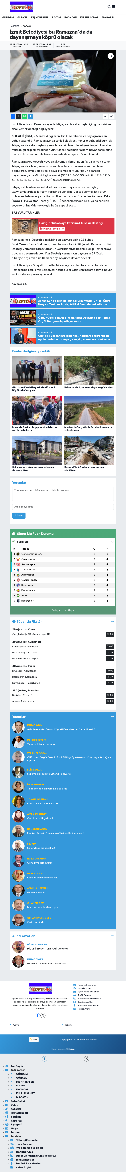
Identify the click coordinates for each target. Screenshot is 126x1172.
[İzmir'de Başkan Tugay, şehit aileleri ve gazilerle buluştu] (37, 410)
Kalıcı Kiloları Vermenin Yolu (42, 877)
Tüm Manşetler (85, 1002)
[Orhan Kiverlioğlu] (18, 920)
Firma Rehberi (19, 1113)
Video (14, 1105)
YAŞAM (27, 26)
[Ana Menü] (113, 7)
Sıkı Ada (31, 844)
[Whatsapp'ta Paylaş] (24, 116)
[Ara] (109, 7)
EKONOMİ (70, 17)
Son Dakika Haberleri (88, 1005)
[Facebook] (37, 1015)
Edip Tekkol (34, 770)
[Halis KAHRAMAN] (18, 831)
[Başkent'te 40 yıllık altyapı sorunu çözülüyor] (89, 450)
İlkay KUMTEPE (35, 785)
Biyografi (16, 1124)
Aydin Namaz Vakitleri (88, 992)
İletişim (68, 1025)
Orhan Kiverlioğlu (39, 918)
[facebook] (44, 1059)
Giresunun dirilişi (36, 892)
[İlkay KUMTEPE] (18, 786)
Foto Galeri (17, 1101)
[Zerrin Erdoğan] (18, 757)
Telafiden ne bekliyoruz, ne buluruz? (48, 788)
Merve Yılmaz (35, 873)
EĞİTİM (56, 17)
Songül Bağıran (37, 799)
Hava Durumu (84, 988)
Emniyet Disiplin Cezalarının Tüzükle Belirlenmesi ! (55, 833)
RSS (35, 1039)
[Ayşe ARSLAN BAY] (18, 816)
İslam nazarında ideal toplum (43, 907)
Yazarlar (15, 1109)
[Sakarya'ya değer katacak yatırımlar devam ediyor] (37, 450)
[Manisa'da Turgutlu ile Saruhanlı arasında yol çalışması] (89, 410)
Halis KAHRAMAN (37, 829)
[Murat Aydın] (18, 727)
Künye (16, 1025)
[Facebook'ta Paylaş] (13, 116)
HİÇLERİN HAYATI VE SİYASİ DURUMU (47, 949)
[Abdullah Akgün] (18, 890)
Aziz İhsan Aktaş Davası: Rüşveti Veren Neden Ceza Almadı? (61, 729)
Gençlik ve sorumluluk (39, 863)
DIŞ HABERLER (39, 17)
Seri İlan (15, 1116)
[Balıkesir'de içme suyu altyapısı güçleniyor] (89, 370)
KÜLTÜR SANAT (89, 17)
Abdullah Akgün (37, 888)
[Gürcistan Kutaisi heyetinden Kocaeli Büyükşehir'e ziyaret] (37, 370)
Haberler (14, 26)
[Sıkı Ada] (18, 846)
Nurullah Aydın (36, 859)
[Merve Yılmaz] (18, 875)
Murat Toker (35, 959)
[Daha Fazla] (30, 116)
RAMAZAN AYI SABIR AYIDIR (42, 803)
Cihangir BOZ (35, 903)
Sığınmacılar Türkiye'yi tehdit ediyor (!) (49, 774)
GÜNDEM (8, 17)
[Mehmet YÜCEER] (18, 742)
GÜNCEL (22, 17)
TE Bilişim (70, 1049)
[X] (42, 1015)
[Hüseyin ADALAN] (18, 946)
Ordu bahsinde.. (36, 922)
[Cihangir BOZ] (18, 905)
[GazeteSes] (21, 7)
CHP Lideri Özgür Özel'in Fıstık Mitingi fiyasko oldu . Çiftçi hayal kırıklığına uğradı (69, 759)
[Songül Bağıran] (18, 801)
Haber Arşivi (84, 1009)
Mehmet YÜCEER (36, 740)
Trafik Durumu (84, 995)
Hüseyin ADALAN (37, 945)
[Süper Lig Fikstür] (112, 621)
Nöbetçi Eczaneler (87, 985)
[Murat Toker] (18, 961)
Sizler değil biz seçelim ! (41, 848)
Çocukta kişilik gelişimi (40, 818)
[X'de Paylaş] (18, 116)
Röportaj (16, 1120)
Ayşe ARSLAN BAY (37, 814)
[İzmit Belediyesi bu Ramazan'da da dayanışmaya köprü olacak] (63, 81)
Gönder (19, 515)
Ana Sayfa (16, 1066)
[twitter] (86, 1059)
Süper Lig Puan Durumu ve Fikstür (36, 1155)
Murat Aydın (34, 725)
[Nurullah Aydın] (18, 860)
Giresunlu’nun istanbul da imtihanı (46, 963)
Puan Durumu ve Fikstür (89, 998)
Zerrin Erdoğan (37, 753)
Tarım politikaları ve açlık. (41, 744)
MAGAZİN (108, 17)
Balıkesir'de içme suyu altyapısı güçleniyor (89, 387)
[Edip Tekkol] (18, 772)
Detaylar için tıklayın (63, 610)
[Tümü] (112, 716)
